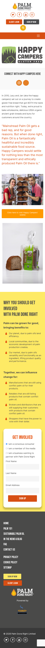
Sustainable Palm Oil (13, 534)
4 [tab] (25, 290)
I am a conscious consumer (20, 444)
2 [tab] (20, 290)
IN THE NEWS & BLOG (12, 539)
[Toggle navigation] (38, 36)
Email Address (13, 485)
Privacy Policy (10, 557)
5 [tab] (28, 290)
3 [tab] (22, 290)
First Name (11, 461)
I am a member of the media (21, 448)
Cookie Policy (10, 562)
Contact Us (9, 549)
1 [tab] (17, 290)
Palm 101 (7, 528)
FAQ (5, 544)
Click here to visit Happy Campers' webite (22, 213)
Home (6, 523)
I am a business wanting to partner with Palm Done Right (20, 455)
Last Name (11, 473)
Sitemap (7, 567)
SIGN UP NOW (31, 22)
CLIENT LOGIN (14, 22)
